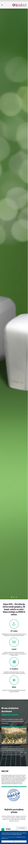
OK (14, 841)
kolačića (6, 838)
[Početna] (19, 5)
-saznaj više (4, 758)
